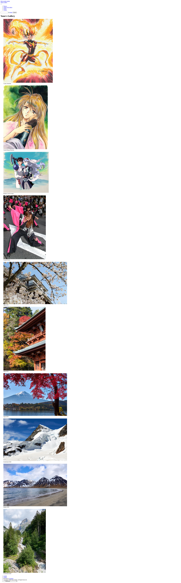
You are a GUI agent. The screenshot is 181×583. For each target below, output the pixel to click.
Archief (5, 576)
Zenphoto (11, 578)
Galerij (4, 8)
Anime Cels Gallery (7, 7)
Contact (5, 10)
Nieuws (5, 6)
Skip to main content (5, 1)
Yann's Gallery (4, 2)
